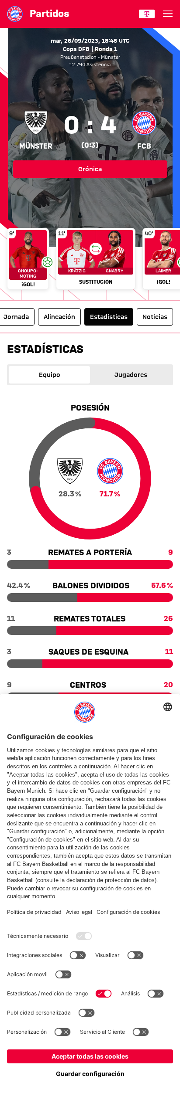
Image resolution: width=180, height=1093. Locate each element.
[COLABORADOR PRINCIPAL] (147, 14)
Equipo (49, 374)
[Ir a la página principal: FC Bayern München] (15, 14)
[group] (90, 259)
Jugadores (130, 374)
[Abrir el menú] (168, 14)
